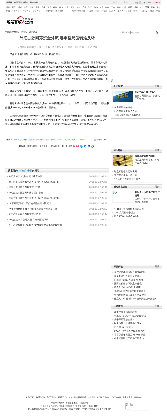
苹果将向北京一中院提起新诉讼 (130, 315)
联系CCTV (40, 397)
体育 (26, 7)
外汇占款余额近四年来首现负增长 (26, 192)
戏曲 (43, 7)
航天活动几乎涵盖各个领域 (128, 323)
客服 (149, 2)
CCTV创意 (116, 397)
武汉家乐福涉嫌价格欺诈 (126, 216)
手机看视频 (91, 47)
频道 (152, 11)
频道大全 (15, 11)
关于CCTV (30, 397)
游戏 (159, 7)
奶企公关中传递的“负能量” (127, 287)
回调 (53, 139)
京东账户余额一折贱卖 (125, 175)
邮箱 (153, 7)
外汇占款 (18, 139)
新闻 (14, 7)
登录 (137, 2)
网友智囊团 (127, 397)
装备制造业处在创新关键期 (128, 276)
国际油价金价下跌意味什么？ (129, 283)
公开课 (128, 11)
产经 (84, 7)
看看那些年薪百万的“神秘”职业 (129, 334)
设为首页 (157, 2)
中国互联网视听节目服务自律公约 (96, 409)
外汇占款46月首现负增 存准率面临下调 (28, 219)
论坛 (142, 7)
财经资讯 (33, 32)
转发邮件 (55, 146)
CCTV (144, 11)
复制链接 (43, 146)
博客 (136, 7)
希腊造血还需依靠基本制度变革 (130, 294)
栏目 (158, 11)
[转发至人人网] (84, 146)
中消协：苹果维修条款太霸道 (129, 208)
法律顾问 (92, 397)
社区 (124, 7)
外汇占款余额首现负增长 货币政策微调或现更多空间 (35, 225)
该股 (48, 139)
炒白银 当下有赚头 (123, 327)
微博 (130, 7)
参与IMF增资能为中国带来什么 (130, 291)
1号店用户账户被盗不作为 (127, 179)
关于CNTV (51, 397)
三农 (113, 7)
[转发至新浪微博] (92, 146)
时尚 (107, 7)
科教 (55, 7)
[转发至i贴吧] (88, 146)
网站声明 (82, 397)
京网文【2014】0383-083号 (87, 406)
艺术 (73, 7)
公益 (79, 7)
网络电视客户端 (78, 11)
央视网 (9, 2)
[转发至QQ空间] (81, 146)
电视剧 (104, 11)
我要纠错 (32, 146)
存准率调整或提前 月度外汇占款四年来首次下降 (33, 208)
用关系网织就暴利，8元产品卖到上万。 (147, 161)
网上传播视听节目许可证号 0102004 (43, 409)
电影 (97, 11)
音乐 (49, 7)
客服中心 (138, 397)
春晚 (37, 7)
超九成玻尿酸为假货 (145, 156)
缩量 (74, 139)
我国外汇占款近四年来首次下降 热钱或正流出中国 (34, 181)
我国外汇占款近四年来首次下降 (25, 187)
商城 (119, 7)
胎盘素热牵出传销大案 (125, 171)
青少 (61, 7)
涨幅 (25, 139)
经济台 (24, 32)
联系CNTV (62, 397)
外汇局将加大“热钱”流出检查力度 (25, 176)
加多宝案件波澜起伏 (124, 107)
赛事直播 (59, 11)
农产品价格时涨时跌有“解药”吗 (129, 272)
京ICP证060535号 (66, 406)
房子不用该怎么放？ (124, 319)
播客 (135, 11)
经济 (20, 7)
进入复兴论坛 (59, 47)
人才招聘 (73, 397)
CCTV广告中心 (103, 397)
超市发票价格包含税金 (125, 312)
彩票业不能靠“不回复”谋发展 (128, 279)
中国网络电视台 (21, 2)
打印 (22, 146)
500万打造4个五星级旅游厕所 (129, 330)
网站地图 (34, 2)
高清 (91, 11)
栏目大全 (26, 11)
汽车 (90, 7)
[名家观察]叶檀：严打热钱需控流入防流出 (30, 203)
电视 (8, 11)
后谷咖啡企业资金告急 (125, 111)
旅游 (96, 7)
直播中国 (49, 11)
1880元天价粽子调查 (124, 212)
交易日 (32, 139)
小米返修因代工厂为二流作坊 (129, 338)
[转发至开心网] (77, 146)
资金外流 (40, 139)
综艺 (32, 7)
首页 (8, 7)
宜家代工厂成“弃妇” (145, 91)
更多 (157, 86)
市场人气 (66, 139)
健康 (102, 7)
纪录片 (112, 11)
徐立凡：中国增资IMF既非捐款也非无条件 (135, 298)
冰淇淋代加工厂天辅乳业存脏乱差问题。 (147, 201)
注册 (143, 2)
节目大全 (36, 11)
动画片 (120, 11)
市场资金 (81, 139)
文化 (67, 7)
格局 (59, 139)
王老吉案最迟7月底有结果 (127, 115)
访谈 (147, 7)
